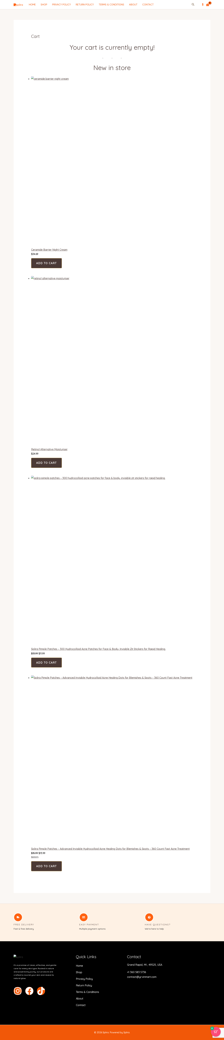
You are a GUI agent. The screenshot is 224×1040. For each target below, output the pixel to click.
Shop (44, 4)
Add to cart (46, 263)
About (133, 4)
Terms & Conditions (111, 4)
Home (32, 4)
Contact (148, 4)
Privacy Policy (61, 4)
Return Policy (85, 4)
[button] (193, 5)
